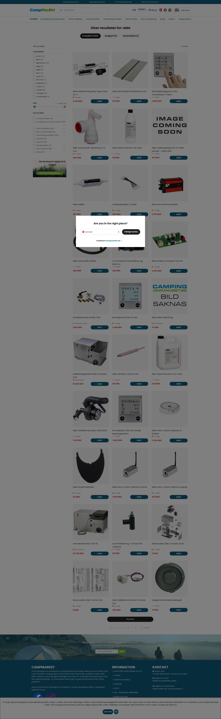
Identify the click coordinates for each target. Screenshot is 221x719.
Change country (131, 232)
